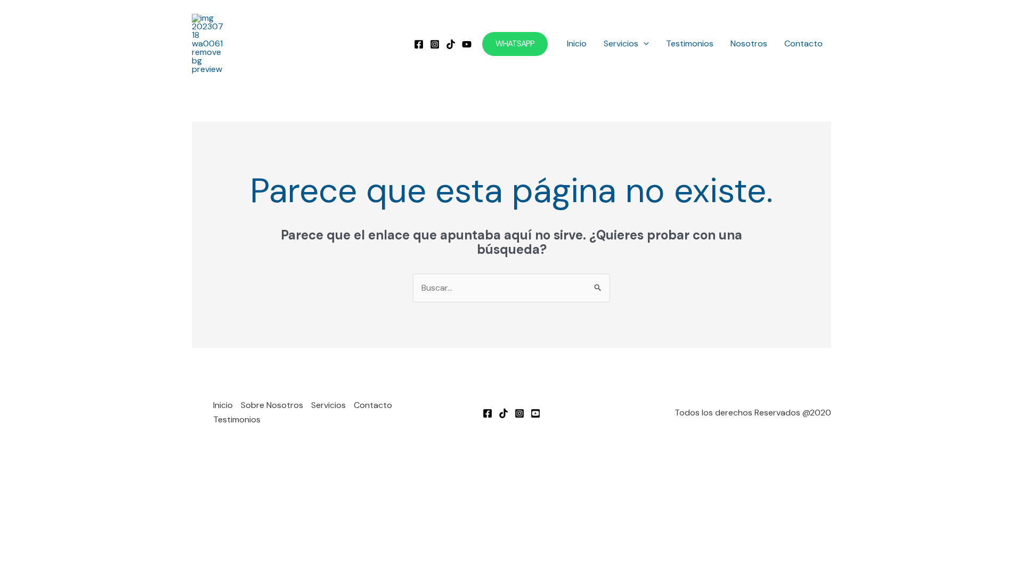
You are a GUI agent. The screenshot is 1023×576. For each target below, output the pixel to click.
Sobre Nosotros (272, 405)
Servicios (621, 43)
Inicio (577, 43)
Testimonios (689, 43)
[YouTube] (467, 44)
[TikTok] (451, 44)
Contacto (803, 43)
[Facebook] (419, 44)
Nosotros (748, 43)
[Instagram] (435, 44)
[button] (515, 44)
